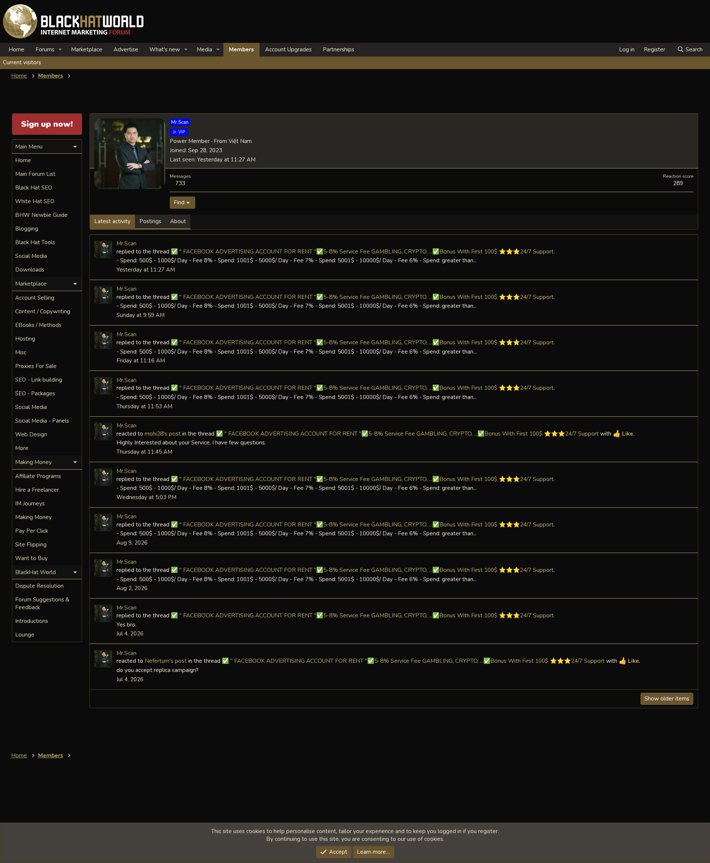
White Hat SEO (34, 201)
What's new (164, 49)
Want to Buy (31, 558)
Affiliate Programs (38, 476)
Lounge (24, 634)
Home (16, 49)
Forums (45, 49)
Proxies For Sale (36, 366)
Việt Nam (240, 141)
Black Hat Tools (35, 242)
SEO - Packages (35, 393)
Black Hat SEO (33, 187)
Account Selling (34, 297)
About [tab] (178, 221)
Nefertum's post (166, 661)
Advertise (126, 49)
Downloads (29, 269)
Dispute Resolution (39, 586)
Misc (20, 352)
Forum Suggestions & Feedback (42, 603)
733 (180, 183)
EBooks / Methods (38, 325)
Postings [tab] (150, 221)
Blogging (26, 228)
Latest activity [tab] (112, 221)
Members (241, 49)
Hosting (25, 338)
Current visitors (22, 62)
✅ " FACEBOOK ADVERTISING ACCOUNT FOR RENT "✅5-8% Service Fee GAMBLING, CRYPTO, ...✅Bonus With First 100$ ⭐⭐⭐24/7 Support (362, 251)
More (21, 448)
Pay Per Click (31, 531)
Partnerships (338, 49)
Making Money (33, 517)
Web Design (31, 434)
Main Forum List (35, 174)
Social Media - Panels (42, 420)
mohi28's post (163, 433)
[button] (60, 50)
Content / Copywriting (42, 311)
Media (204, 49)
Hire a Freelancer (37, 490)
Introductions (31, 621)
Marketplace (86, 49)
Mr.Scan (126, 243)
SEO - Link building (38, 379)
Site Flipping (31, 544)
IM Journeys (30, 503)
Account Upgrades (288, 49)
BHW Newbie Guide (41, 215)
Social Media (31, 256)
